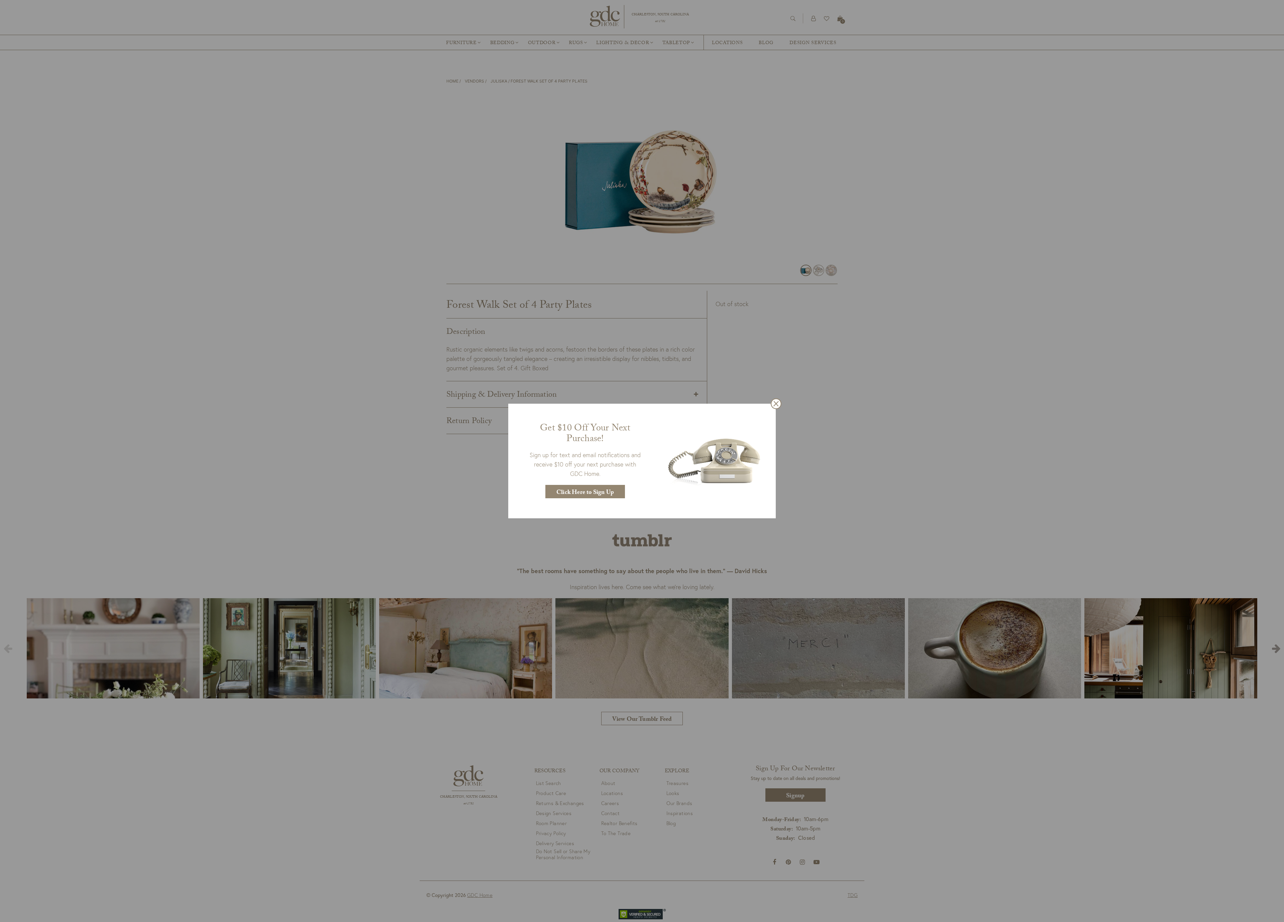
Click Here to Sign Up (585, 493)
